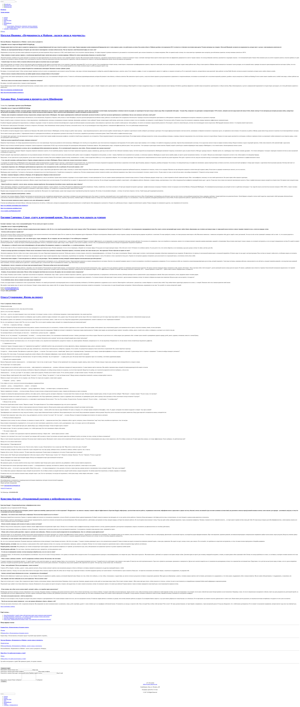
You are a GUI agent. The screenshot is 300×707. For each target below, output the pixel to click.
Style (5, 21)
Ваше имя (35, 669)
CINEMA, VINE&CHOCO (11, 29)
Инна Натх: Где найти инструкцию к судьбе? (13, 653)
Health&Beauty (7, 23)
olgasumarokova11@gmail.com (12, 485)
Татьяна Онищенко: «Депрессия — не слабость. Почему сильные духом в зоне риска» (27, 616)
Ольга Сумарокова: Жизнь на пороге (22, 297)
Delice (5, 24)
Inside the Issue (7, 20)
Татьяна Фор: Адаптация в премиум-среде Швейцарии (32, 99)
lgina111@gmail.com (6, 488)
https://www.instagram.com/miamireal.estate (12, 90)
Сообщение (39, 680)
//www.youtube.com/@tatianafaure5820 (11, 211)
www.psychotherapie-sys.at (12, 289)
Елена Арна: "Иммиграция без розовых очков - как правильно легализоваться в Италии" (27, 619)
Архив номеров (5, 12)
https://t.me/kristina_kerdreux (8, 606)
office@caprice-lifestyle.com (150, 684)
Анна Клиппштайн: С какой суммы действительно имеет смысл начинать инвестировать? (28, 615)
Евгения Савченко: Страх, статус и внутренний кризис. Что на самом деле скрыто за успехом (53, 217)
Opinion (6, 17)
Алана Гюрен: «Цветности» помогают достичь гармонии (22, 26)
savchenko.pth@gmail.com (12, 287)
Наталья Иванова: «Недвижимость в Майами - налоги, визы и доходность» (43, 35)
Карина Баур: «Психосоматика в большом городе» (15, 627)
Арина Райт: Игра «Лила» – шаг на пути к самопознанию (22, 27)
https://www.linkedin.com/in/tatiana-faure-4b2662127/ (14, 205)
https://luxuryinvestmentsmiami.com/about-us (12, 92)
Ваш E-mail (60, 673)
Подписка (3, 9)
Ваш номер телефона (44, 671)
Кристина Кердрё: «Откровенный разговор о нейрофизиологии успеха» (41, 498)
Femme (5, 19)
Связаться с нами (5, 668)
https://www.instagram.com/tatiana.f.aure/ (11, 208)
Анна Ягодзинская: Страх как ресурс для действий (17, 618)
